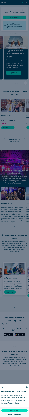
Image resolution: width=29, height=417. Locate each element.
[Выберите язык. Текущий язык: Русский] (27, 387)
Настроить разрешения (14, 414)
